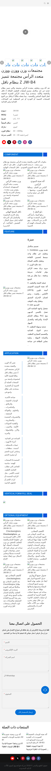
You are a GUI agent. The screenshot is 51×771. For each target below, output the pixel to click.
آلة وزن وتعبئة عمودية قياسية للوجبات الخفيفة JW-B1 (12, 745)
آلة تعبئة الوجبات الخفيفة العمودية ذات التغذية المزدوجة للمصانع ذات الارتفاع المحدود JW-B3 (36, 748)
